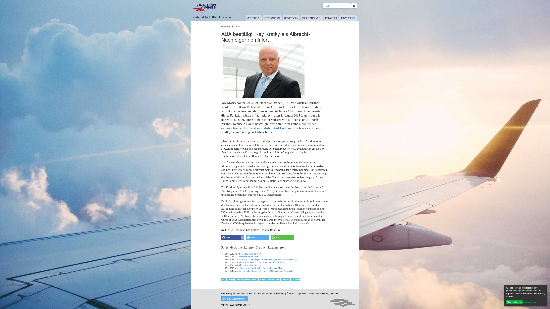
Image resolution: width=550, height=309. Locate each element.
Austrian (231, 280)
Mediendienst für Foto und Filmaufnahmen (252, 293)
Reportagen (291, 18)
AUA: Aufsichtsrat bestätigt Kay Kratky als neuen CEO (258, 268)
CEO (277, 280)
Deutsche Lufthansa (267, 280)
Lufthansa (239, 280)
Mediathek (331, 18)
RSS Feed (226, 293)
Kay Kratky (295, 280)
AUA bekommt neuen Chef (246, 256)
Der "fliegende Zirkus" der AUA (247, 253)
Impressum (302, 293)
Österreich (253, 18)
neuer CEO (285, 280)
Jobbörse (346, 18)
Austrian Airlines (251, 280)
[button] (232, 237)
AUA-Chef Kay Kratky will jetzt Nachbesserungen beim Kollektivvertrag (265, 259)
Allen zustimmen (514, 301)
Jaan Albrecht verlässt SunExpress (249, 265)
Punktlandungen (311, 18)
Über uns (291, 293)
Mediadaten (279, 293)
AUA (223, 280)
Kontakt (334, 293)
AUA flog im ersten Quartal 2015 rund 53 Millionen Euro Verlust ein (263, 271)
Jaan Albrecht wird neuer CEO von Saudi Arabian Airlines (259, 262)
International (272, 18)
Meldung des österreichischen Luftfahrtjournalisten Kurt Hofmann (268, 126)
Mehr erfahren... (531, 302)
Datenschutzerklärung (319, 293)
